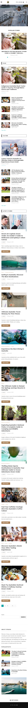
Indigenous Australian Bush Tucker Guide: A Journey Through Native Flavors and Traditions (13, 87)
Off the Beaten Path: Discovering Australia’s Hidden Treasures (18, 171)
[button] (2, 15)
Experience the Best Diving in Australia (18, 670)
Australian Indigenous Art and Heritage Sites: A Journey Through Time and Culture (18, 199)
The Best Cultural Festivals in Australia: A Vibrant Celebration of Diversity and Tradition (18, 189)
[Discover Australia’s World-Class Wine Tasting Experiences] (5, 125)
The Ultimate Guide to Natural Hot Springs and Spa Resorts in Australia (13, 388)
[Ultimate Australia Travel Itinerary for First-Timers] (14, 301)
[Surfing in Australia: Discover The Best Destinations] (14, 264)
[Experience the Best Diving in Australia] (14, 338)
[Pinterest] (21, 2)
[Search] (26, 2)
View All (3, 130)
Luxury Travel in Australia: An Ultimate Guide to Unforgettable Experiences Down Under (12, 160)
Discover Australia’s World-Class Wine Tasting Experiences (18, 124)
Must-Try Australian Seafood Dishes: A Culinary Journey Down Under (18, 100)
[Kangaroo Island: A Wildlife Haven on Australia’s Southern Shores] (5, 664)
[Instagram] (19, 2)
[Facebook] (16, 2)
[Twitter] (17, 2)
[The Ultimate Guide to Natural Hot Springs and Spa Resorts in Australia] (14, 375)
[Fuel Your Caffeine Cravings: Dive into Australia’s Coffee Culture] (5, 117)
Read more (14, 18)
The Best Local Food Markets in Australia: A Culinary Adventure (17, 108)
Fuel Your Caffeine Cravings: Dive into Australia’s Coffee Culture (18, 116)
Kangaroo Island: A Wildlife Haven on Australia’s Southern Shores (18, 663)
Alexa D (3, 242)
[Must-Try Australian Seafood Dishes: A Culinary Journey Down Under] (5, 100)
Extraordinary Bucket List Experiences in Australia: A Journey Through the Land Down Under (18, 180)
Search (2, 614)
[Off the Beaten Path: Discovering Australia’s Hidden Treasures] (5, 172)
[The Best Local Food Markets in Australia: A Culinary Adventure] (5, 109)
